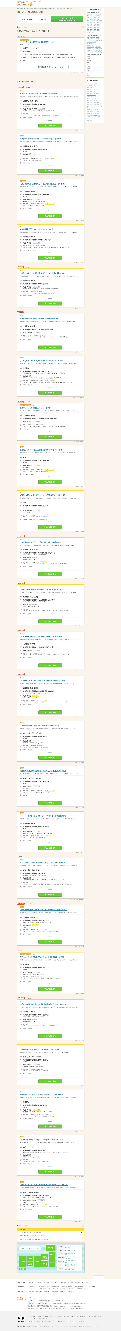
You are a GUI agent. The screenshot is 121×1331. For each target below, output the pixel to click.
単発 (33, 1291)
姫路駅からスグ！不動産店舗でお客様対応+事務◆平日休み (41, 450)
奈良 (77, 1253)
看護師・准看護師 (66, 1288)
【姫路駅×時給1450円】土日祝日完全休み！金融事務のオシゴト (43, 542)
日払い (37, 1291)
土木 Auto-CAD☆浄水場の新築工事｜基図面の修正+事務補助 (42, 863)
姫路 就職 (89, 120)
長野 (69, 1260)
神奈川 (69, 1246)
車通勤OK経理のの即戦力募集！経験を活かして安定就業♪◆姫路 (43, 771)
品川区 (97, 38)
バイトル (31, 1321)
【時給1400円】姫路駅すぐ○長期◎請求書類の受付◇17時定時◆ (43, 1004)
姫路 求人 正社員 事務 (93, 115)
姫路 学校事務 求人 (92, 100)
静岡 (75, 1250)
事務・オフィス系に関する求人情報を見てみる (67, 19)
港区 (88, 37)
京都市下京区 (98, 48)
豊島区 (93, 40)
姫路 (88, 118)
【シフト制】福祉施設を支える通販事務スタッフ (37, 42)
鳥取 (72, 1264)
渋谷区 (93, 38)
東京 (66, 1246)
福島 (69, 1258)
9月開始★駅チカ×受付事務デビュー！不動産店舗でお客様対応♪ (43, 495)
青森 (70, 1256)
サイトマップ (32, 1316)
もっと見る (50, 120)
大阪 (66, 1253)
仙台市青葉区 (90, 50)
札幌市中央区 (98, 50)
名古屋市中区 (90, 43)
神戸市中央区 (90, 48)
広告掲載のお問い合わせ (95, 1316)
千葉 (73, 1246)
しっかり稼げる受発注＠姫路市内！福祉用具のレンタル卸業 (41, 361)
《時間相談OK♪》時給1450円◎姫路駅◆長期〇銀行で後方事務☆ (43, 680)
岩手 (73, 1256)
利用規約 (40, 1316)
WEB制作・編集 (42, 1288)
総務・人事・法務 (55, 1286)
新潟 (72, 1260)
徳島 (69, 1265)
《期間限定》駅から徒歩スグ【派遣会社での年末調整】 (40, 726)
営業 (86, 1286)
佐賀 (69, 1268)
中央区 (88, 38)
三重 (72, 1250)
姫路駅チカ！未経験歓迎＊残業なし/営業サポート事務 (39, 319)
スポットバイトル (40, 1321)
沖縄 (73, 1269)
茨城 (78, 1246)
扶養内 (69, 1291)
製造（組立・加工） (81, 1288)
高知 (75, 1265)
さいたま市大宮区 (91, 42)
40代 (49, 1291)
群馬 (69, 1247)
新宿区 (97, 37)
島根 (75, 1264)
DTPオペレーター (51, 1288)
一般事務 (31, 1286)
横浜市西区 (98, 40)
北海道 (66, 1256)
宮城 (76, 1256)
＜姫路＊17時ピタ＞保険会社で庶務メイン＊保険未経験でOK (42, 273)
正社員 (45, 1291)
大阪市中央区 (90, 47)
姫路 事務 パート (92, 91)
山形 (66, 1258)
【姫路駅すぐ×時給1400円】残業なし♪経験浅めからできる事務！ (43, 910)
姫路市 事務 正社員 (92, 109)
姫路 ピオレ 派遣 (92, 84)
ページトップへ (99, 1277)
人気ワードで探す (43, 1318)
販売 (90, 1286)
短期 (30, 1291)
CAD (93, 1286)
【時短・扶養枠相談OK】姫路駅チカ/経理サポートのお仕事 (41, 636)
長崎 (72, 1268)
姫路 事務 (89, 87)
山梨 (66, 1260)
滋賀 (75, 1253)
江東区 (88, 40)
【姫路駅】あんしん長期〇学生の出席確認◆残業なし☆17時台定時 (44, 1185)
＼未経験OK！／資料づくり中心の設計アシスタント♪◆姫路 (41, 1094)
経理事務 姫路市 (91, 95)
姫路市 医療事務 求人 (93, 113)
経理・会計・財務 (45, 1286)
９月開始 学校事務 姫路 (93, 117)
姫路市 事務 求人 (92, 98)
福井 (66, 1262)
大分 (77, 1268)
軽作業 (73, 1288)
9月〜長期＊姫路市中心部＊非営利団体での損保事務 (38, 93)
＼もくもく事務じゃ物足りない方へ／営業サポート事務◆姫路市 (43, 816)
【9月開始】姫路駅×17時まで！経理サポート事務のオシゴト (41, 1140)
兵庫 (69, 1253)
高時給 (56, 1291)
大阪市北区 (97, 47)
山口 (77, 1264)
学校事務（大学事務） (79, 1286)
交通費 (61, 1291)
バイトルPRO (60, 1321)
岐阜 (69, 1250)
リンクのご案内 (32, 1318)
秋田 (78, 1256)
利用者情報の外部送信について (65, 1316)
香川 (66, 1265)
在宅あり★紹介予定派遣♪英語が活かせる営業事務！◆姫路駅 (42, 957)
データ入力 (37, 1286)
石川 (77, 1260)
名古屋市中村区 (91, 45)
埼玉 (76, 1246)
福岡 (66, 1268)
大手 (73, 1291)
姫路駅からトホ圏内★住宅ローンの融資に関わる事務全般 (40, 139)
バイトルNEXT (50, 1321)
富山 (75, 1260)
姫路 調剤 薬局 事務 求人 (94, 104)
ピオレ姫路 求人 (91, 85)
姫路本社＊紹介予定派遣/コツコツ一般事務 (35, 408)
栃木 (66, 1247)
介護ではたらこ (81, 1321)
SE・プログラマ (33, 1288)
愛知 (66, 1250)
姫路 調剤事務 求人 (92, 93)
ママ (65, 1291)
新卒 (53, 1291)
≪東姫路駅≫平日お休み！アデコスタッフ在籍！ (37, 229)
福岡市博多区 (98, 52)
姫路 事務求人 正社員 (93, 111)
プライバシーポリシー (50, 1316)
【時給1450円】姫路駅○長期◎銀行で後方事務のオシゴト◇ (41, 589)
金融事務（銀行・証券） (66, 1286)
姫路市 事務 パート (92, 96)
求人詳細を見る (51, 67)
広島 (66, 1264)
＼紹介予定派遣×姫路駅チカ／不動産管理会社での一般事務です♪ (43, 184)
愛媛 (72, 1265)
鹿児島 (69, 1269)
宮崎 (66, 1269)
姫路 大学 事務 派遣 (93, 102)
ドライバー (90, 1288)
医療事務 (59, 1288)
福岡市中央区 (90, 52)
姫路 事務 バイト (92, 89)
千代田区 (92, 37)
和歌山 (66, 1254)
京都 (72, 1253)
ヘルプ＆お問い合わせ (81, 1316)
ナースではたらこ (70, 1321)
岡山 (69, 1264)
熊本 (75, 1268)
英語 (41, 1291)
